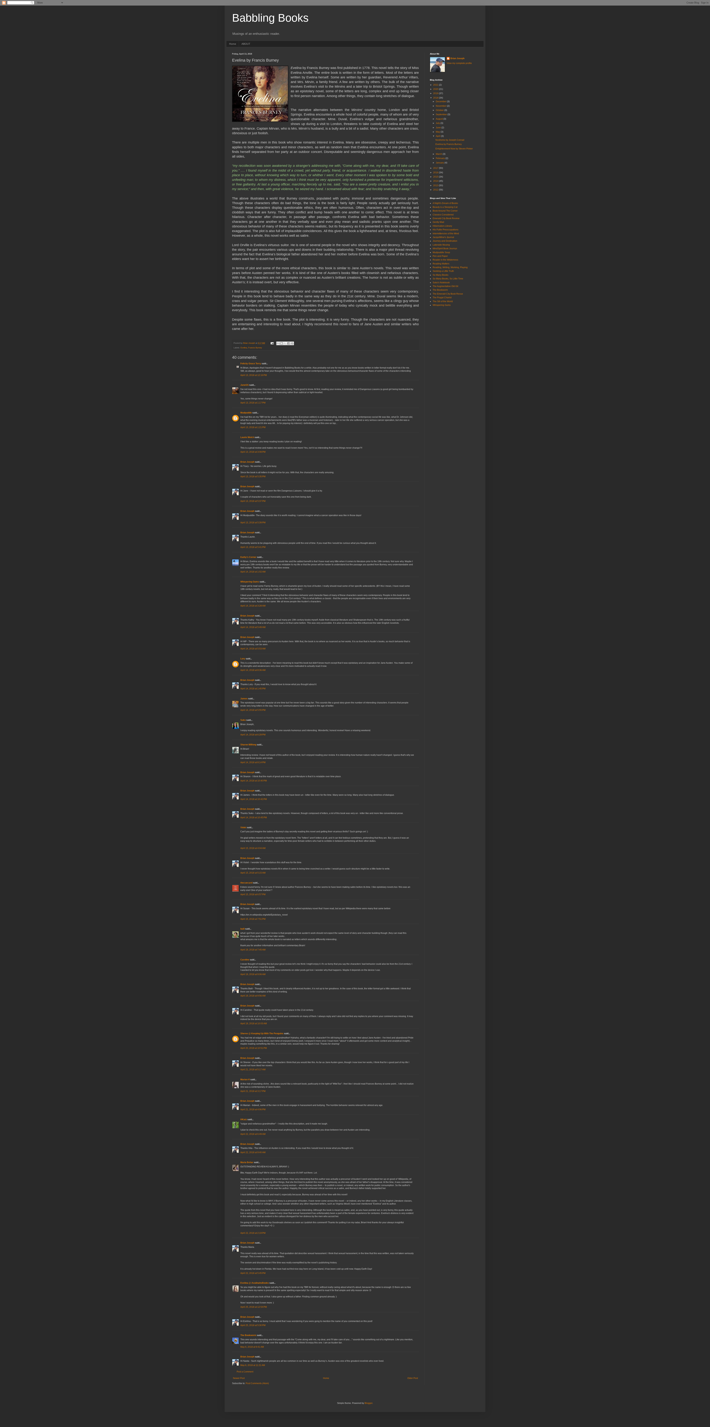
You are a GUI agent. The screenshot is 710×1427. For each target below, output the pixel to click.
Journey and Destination (445, 241)
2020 (436, 89)
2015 (436, 176)
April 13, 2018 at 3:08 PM (253, 452)
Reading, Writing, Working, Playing (450, 267)
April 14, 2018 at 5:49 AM (253, 627)
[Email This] (278, 343)
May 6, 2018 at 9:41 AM (252, 1347)
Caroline (244, 959)
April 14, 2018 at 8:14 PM (253, 762)
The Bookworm (248, 1335)
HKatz (243, 1119)
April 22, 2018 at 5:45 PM (253, 1273)
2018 (436, 98)
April (438, 136)
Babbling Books (270, 18)
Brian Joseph (247, 462)
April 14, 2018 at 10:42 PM (253, 799)
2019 (436, 93)
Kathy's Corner (248, 557)
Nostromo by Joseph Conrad (449, 140)
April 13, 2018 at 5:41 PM (253, 547)
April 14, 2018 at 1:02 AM (253, 571)
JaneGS (244, 385)
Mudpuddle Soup (441, 252)
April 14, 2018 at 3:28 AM (253, 605)
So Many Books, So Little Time (448, 278)
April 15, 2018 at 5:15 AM (253, 873)
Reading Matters (441, 263)
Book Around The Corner (445, 211)
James (244, 698)
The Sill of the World (443, 301)
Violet (243, 827)
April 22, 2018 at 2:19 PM (253, 1233)
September (441, 114)
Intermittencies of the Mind (446, 233)
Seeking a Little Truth (443, 271)
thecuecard (246, 882)
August (439, 119)
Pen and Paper (440, 256)
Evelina (244, 348)
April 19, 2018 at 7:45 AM (253, 949)
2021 (436, 85)
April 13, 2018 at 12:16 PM (253, 375)
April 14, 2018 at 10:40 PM (253, 780)
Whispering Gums (249, 581)
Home (232, 43)
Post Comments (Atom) (257, 1383)
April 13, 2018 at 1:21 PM (253, 427)
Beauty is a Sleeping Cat (445, 207)
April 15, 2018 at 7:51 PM (253, 919)
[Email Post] (272, 343)
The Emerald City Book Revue (448, 294)
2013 (436, 185)
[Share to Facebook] (288, 343)
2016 (436, 172)
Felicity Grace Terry (250, 363)
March (439, 154)
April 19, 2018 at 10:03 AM (253, 1023)
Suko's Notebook (441, 282)
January (440, 162)
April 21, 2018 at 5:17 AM (253, 1069)
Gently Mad (438, 222)
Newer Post (239, 1378)
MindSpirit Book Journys (445, 248)
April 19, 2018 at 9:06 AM (253, 974)
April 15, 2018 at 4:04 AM (253, 848)
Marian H (245, 1079)
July (438, 123)
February (440, 158)
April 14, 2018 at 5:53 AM (253, 648)
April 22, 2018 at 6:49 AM (253, 1134)
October (440, 110)
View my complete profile (459, 63)
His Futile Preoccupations (445, 229)
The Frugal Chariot (442, 297)
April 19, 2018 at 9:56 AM (253, 995)
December (441, 101)
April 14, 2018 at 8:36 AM (253, 670)
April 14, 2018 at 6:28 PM (253, 734)
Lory (242, 658)
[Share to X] (285, 343)
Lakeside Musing (441, 245)
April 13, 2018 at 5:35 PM (253, 476)
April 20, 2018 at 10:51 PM (253, 1048)
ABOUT (245, 43)
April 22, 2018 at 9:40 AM (253, 1152)
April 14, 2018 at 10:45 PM (253, 817)
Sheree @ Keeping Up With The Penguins (261, 1033)
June (438, 127)
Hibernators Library (442, 226)
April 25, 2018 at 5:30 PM (253, 1325)
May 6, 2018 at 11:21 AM (252, 1365)
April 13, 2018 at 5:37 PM (253, 501)
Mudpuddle (246, 412)
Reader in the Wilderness (445, 260)
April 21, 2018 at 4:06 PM (253, 1109)
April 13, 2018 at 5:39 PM (253, 522)
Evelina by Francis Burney (448, 144)
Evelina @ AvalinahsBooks (254, 1283)
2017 (436, 168)
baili (242, 929)
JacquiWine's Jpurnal (443, 237)
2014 (436, 181)
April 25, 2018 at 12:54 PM (253, 1307)
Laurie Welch (247, 437)
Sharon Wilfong (248, 744)
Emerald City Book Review (446, 218)
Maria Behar (246, 1162)
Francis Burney (255, 348)
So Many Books (440, 275)
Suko (243, 720)
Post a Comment (245, 1371)
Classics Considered (443, 214)
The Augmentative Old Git (445, 286)
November (441, 106)
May (438, 132)
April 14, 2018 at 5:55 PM (253, 710)
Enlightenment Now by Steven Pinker (454, 148)
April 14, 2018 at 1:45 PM (253, 688)
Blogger (368, 1403)
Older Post (412, 1378)
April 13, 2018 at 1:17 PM (253, 402)
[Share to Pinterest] (292, 343)
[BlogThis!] (281, 343)
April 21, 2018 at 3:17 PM (253, 1091)
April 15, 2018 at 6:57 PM (253, 894)
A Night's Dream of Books (445, 203)
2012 (436, 189)
